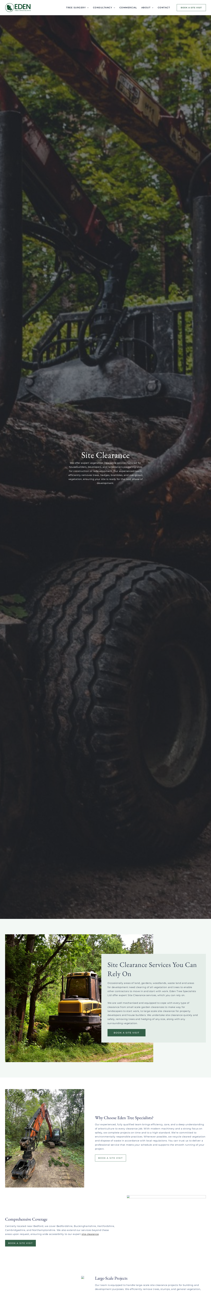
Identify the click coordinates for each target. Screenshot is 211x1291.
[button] (190, 7)
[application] (87, 7)
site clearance (90, 1234)
